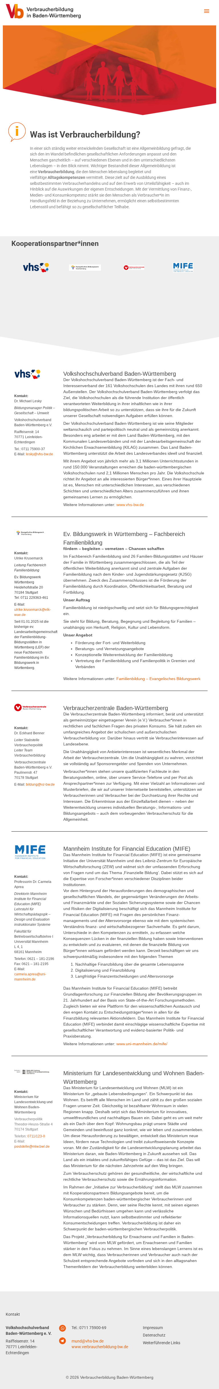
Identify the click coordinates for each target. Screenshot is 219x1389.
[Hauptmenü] (206, 11)
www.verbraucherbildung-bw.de (100, 1346)
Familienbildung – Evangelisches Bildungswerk (158, 678)
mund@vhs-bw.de (88, 1341)
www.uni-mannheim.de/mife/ (141, 1044)
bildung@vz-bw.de (40, 785)
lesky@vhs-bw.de (39, 454)
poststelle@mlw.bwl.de (32, 1147)
